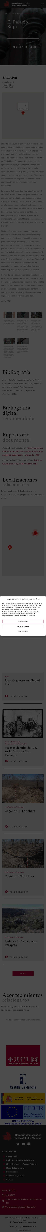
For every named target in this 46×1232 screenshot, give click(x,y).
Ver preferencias (23, 631)
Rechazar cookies (23, 626)
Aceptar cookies (23, 621)
